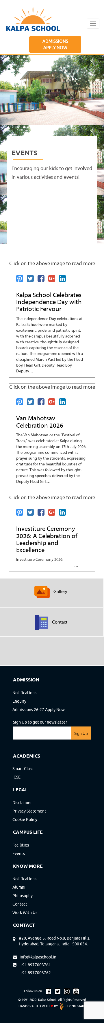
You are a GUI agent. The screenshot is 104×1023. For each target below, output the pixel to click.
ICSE (16, 777)
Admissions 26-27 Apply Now (38, 709)
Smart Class (22, 768)
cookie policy (24, 819)
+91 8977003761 (34, 965)
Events (18, 853)
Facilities (20, 845)
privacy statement (29, 811)
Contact (59, 622)
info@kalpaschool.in (36, 957)
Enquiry (19, 701)
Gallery (60, 592)
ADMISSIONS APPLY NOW (55, 44)
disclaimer (22, 802)
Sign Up (81, 733)
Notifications (24, 692)
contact (19, 904)
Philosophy (22, 895)
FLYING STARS (75, 1006)
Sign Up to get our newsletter (40, 722)
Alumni (18, 887)
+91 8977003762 (32, 972)
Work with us (24, 912)
